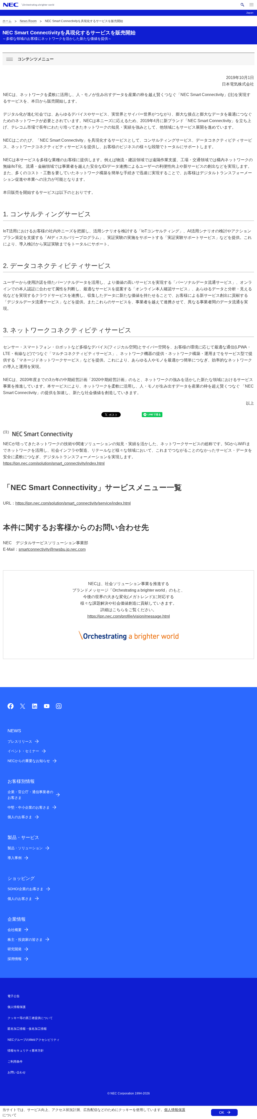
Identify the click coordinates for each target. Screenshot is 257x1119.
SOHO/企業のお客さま (25, 889)
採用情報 (15, 959)
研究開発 (15, 949)
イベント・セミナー (23, 751)
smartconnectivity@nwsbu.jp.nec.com (52, 549)
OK (221, 1112)
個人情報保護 (174, 1110)
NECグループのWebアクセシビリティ (33, 1040)
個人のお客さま (20, 817)
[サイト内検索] (242, 5)
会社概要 (15, 930)
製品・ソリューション (25, 848)
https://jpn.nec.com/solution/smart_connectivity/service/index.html (73, 503)
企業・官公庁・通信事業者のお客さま (30, 795)
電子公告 (14, 996)
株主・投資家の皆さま (25, 940)
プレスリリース (20, 741)
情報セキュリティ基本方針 (26, 1050)
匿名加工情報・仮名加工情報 (27, 1029)
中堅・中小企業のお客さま (29, 807)
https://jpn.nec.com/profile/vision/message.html (128, 616)
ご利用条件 (15, 1061)
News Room (28, 21)
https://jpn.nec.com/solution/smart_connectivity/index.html (54, 463)
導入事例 (15, 858)
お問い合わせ (17, 1072)
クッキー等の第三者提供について (30, 1018)
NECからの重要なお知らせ (29, 761)
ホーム (7, 21)
